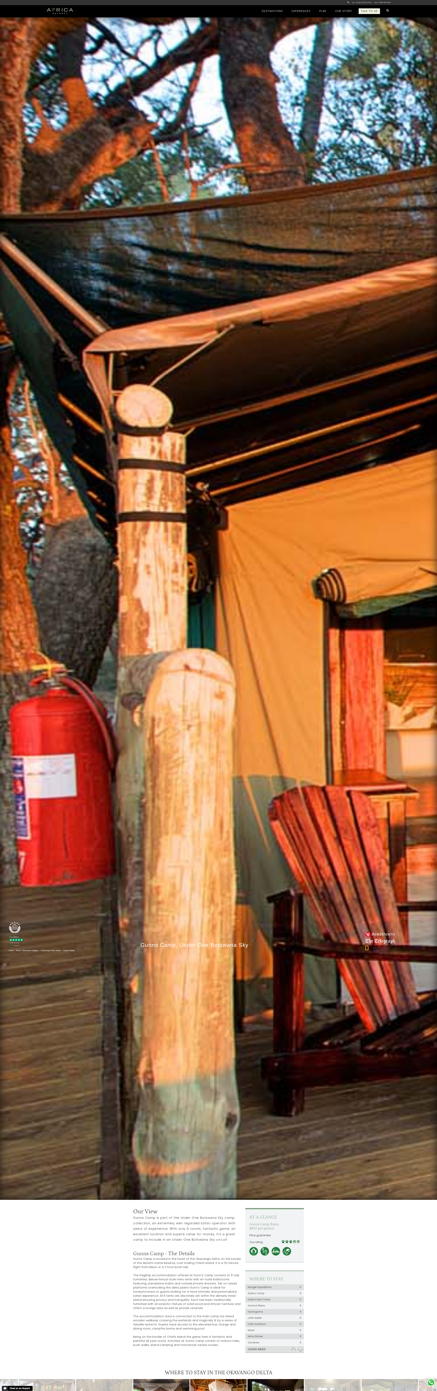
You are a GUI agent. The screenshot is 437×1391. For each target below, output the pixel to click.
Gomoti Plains (274, 1305)
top (293, 1349)
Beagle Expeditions (274, 1287)
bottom (300, 1349)
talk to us (369, 11)
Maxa (274, 1330)
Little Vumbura (274, 1324)
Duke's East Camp (274, 1299)
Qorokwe (274, 1342)
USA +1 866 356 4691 (382, 2)
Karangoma (274, 1311)
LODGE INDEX (257, 1349)
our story (343, 11)
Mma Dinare (274, 1336)
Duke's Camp (274, 1293)
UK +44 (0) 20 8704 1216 (361, 2)
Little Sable (274, 1318)
